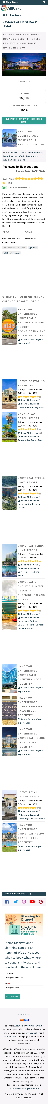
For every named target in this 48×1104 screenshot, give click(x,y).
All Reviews (12, 34)
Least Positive (10, 156)
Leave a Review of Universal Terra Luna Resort (28, 572)
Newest (14, 152)
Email (7, 983)
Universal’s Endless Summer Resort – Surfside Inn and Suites (31, 590)
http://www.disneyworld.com (24, 1088)
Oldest (23, 152)
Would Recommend (28, 156)
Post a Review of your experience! (31, 326)
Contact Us (24, 1014)
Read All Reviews (31, 400)
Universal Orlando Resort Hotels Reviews (22, 39)
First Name (9, 973)
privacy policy (33, 1033)
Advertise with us (35, 1026)
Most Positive (35, 152)
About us (18, 1026)
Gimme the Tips (12, 996)
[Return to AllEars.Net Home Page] (18, 11)
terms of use (10, 1036)
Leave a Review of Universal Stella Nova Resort (29, 504)
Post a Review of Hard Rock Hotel (25, 120)
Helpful (34, 248)
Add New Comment (12, 253)
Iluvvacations (29, 166)
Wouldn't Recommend (14, 160)
